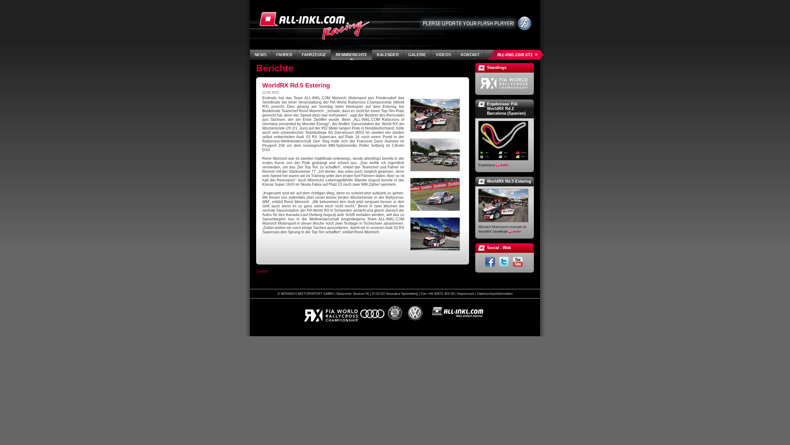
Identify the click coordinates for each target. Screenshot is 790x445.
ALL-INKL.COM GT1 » (517, 55)
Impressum (465, 293)
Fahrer (284, 55)
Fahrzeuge (314, 55)
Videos (443, 55)
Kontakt (470, 55)
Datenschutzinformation (495, 293)
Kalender (388, 55)
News (261, 55)
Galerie (417, 55)
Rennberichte (351, 55)
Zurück (262, 271)
